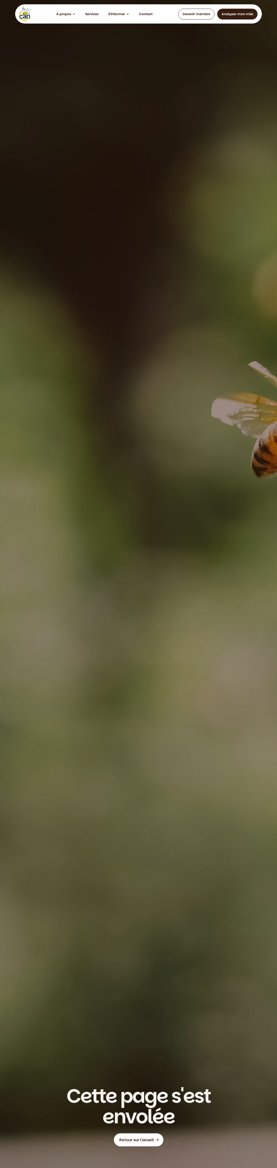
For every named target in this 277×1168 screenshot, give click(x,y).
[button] (66, 14)
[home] (24, 13)
